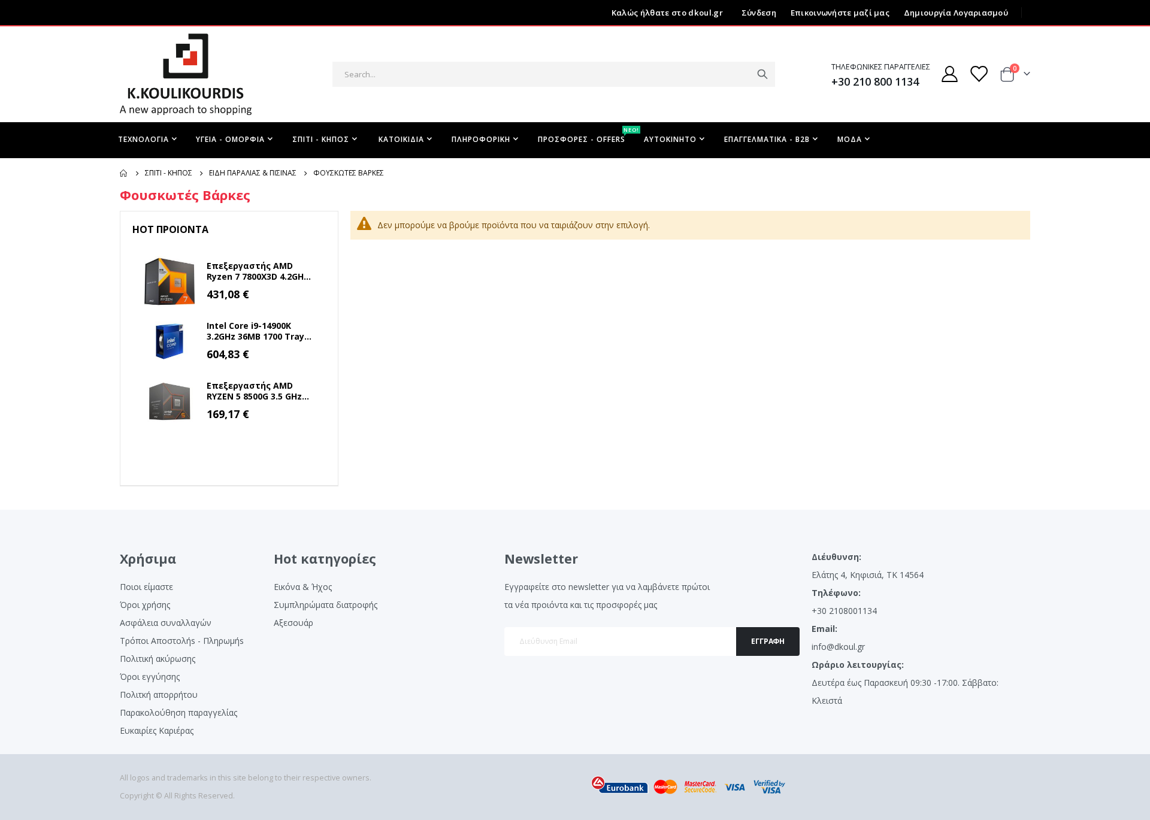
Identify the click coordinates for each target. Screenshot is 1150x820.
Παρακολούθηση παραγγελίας (178, 712)
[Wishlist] (978, 74)
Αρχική (124, 173)
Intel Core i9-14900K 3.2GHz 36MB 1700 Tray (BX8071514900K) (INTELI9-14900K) (255, 331)
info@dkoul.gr (838, 646)
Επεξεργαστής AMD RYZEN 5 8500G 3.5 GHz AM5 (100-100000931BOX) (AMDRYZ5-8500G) (260, 391)
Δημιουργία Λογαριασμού (956, 12)
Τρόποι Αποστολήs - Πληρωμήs (182, 640)
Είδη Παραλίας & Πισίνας (252, 173)
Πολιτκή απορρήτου (159, 694)
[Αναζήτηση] (762, 74)
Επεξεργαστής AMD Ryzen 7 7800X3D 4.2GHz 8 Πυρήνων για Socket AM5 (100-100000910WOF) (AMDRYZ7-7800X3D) (257, 271)
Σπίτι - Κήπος (168, 173)
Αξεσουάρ (293, 622)
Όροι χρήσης (145, 604)
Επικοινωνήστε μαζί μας (840, 12)
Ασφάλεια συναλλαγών (165, 622)
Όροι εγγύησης (150, 676)
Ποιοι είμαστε (146, 586)
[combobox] (553, 74)
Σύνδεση (759, 12)
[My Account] (949, 74)
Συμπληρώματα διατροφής (325, 604)
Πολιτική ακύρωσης (157, 658)
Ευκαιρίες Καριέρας (156, 730)
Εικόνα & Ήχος (303, 586)
